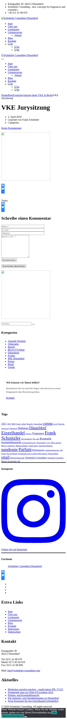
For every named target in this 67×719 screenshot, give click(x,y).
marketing (11, 446)
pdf (61, 450)
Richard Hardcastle (17, 458)
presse (3, 454)
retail (5, 457)
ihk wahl (36, 439)
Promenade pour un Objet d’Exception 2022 (30, 692)
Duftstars (23, 428)
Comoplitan (38, 424)
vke (18, 461)
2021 (4, 423)
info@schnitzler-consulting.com (23, 670)
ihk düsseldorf (26, 439)
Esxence (29, 434)
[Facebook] (33, 185)
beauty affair (21, 424)
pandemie (9, 449)
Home (4, 95)
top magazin (12, 461)
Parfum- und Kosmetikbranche (23, 695)
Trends (11, 367)
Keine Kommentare (11, 128)
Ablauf (17, 35)
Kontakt (12, 41)
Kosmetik (45, 438)
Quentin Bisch (53, 454)
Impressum (13, 629)
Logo (48, 443)
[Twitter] (33, 188)
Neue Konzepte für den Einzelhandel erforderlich (33, 701)
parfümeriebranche (52, 450)
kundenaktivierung (29, 443)
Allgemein (13, 344)
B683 (14, 424)
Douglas (61, 424)
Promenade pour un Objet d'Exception (32, 454)
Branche (30, 424)
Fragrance (38, 433)
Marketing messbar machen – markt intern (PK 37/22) (35, 689)
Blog (10, 38)
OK (54, 712)
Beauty (11, 347)
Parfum (25, 449)
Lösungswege (15, 32)
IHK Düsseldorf (16, 358)
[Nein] (25, 716)
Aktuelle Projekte (17, 341)
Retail (11, 364)
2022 (9, 424)
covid (55, 424)
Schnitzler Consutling (55, 458)
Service (4, 461)
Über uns (12, 26)
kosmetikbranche (11, 442)
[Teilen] (33, 191)
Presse (11, 361)
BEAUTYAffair (16, 349)
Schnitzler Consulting (36, 457)
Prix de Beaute (12, 454)
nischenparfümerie (46, 446)
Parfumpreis (38, 450)
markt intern (33, 446)
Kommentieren (9, 260)
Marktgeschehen (22, 446)
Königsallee (41, 443)
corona (48, 423)
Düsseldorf (13, 352)
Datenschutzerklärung (13, 716)
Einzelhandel (13, 432)
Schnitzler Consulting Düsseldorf (25, 566)
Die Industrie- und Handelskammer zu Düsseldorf (33, 698)
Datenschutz (14, 631)
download (5, 428)
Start (10, 23)
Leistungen (13, 29)
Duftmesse (13, 428)
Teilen (4, 200)
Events (11, 355)
